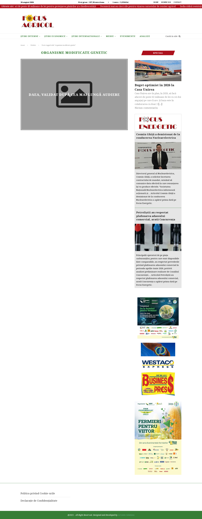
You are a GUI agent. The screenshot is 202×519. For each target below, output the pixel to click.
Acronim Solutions (126, 515)
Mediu (110, 36)
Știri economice (55, 36)
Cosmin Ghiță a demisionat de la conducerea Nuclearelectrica (158, 136)
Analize (145, 36)
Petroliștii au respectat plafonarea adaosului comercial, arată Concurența (155, 216)
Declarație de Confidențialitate (39, 500)
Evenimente (127, 36)
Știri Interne (29, 36)
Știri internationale (86, 36)
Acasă (23, 45)
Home (155, 2)
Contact (177, 2)
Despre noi (166, 2)
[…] (160, 104)
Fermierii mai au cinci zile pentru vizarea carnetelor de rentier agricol (131, 6)
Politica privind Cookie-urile (38, 493)
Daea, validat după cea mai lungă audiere (74, 94)
